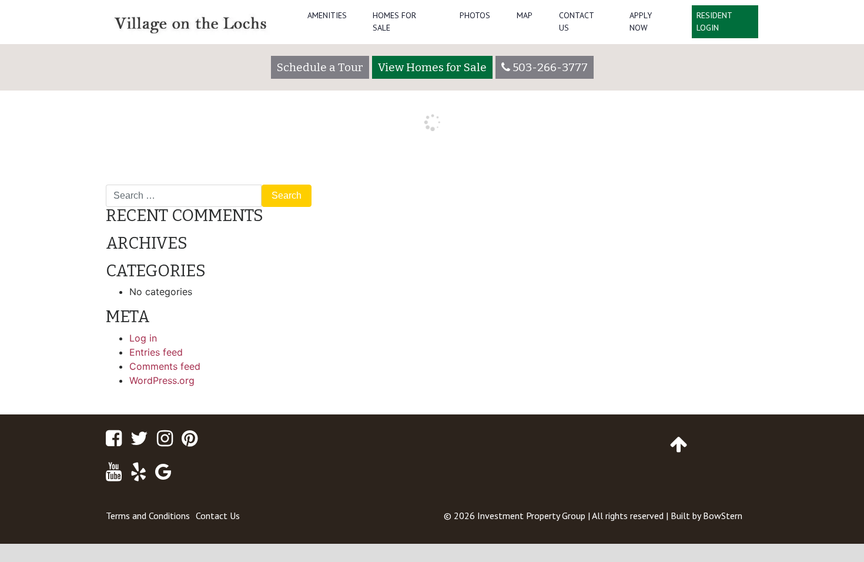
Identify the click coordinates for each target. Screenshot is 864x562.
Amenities (327, 15)
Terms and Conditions (148, 515)
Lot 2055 (733, 180)
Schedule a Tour (320, 67)
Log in (143, 338)
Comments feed (164, 366)
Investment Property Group (531, 515)
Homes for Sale (394, 21)
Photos (475, 15)
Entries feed (156, 352)
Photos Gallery (143, 180)
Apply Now (640, 21)
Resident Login (714, 21)
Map (525, 15)
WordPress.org (162, 380)
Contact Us (576, 21)
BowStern (722, 515)
